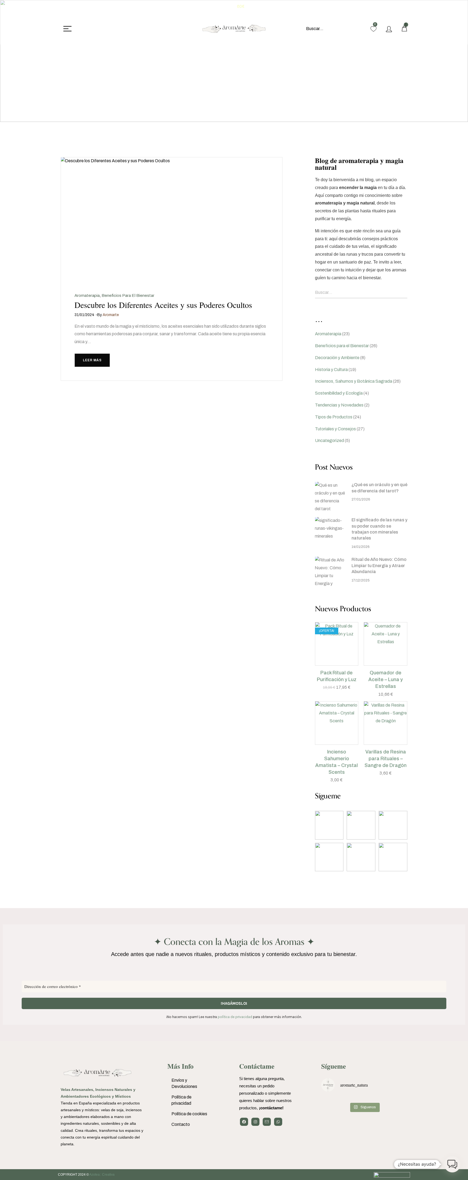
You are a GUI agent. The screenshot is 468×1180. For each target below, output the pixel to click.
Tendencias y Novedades (339, 405)
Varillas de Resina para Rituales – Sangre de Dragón (386, 758)
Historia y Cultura (331, 369)
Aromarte (111, 315)
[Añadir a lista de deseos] (343, 662)
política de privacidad (235, 1017)
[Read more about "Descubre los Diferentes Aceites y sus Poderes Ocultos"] (171, 219)
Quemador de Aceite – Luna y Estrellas (385, 679)
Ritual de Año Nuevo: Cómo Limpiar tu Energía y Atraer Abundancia (379, 565)
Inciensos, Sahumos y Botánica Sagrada (353, 381)
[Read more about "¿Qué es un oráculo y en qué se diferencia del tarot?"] (330, 497)
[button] (329, 662)
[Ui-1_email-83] (267, 1122)
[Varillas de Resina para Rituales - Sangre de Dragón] (385, 723)
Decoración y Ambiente (337, 357)
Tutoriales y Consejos (335, 429)
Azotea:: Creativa (102, 1174)
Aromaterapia (87, 295)
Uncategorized (329, 440)
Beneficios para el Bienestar (128, 295)
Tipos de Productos (333, 417)
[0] (373, 29)
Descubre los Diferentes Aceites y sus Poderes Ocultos (163, 304)
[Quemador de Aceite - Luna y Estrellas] (385, 643)
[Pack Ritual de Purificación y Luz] (336, 643)
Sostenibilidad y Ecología (339, 393)
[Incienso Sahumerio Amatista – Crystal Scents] (336, 723)
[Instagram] (255, 1122)
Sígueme (333, 1066)
